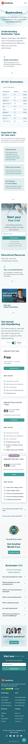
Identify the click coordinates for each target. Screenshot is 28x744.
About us (17, 713)
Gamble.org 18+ (14, 741)
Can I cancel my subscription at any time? (12, 509)
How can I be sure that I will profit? (12, 516)
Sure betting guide (20, 700)
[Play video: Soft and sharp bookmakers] (14, 295)
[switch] (14, 343)
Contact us (18, 721)
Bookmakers (4, 718)
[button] (24, 740)
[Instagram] (18, 736)
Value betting (5, 697)
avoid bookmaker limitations (14, 173)
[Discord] (21, 736)
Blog (2, 716)
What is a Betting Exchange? (10, 602)
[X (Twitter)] (7, 736)
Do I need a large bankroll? (10, 608)
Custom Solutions (6, 705)
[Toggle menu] (25, 3)
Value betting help (20, 702)
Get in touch (14, 642)
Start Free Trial (14, 368)
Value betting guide (20, 697)
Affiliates (3, 713)
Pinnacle (19, 186)
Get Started (14, 420)
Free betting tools (6, 702)
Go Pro (14, 474)
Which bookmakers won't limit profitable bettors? (11, 583)
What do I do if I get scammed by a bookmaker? (12, 590)
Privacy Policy (19, 718)
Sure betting (4, 700)
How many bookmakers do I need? (12, 577)
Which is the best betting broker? (12, 597)
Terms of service (19, 716)
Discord (3, 721)
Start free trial (14, 238)
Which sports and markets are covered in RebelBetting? (11, 614)
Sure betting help (19, 705)
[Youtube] (10, 736)
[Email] (14, 736)
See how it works (14, 552)
